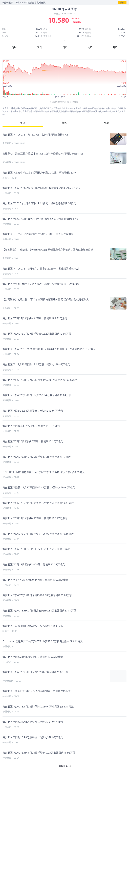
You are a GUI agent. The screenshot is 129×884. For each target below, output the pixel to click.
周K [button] (90, 47)
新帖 (64, 122)
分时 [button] (14, 47)
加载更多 (63, 766)
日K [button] (64, 47)
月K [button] (115, 47)
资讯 (22, 122)
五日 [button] (39, 47)
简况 (106, 122)
